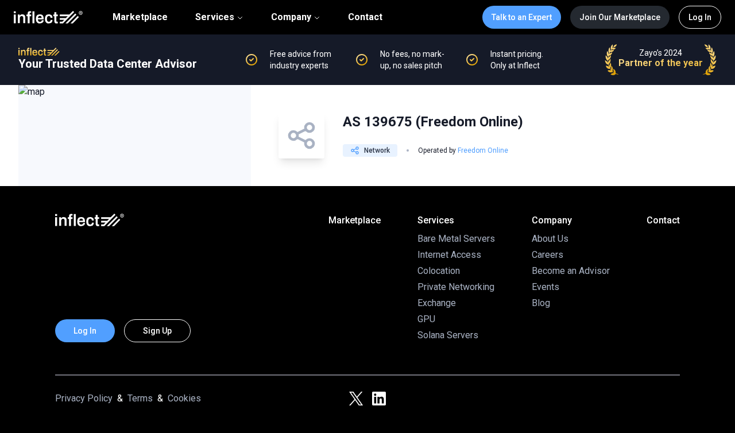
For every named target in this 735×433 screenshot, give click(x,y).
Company (291, 16)
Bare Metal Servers (456, 238)
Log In (699, 17)
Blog (541, 302)
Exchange (436, 302)
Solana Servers (447, 335)
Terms (140, 398)
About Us (550, 238)
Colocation (438, 270)
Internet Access (449, 254)
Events (545, 286)
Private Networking (455, 286)
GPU (426, 319)
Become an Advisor (571, 270)
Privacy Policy (84, 398)
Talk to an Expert (522, 17)
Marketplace (140, 17)
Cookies (184, 398)
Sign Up (157, 330)
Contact (365, 17)
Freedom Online (483, 150)
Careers (547, 254)
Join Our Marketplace (619, 17)
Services (214, 16)
